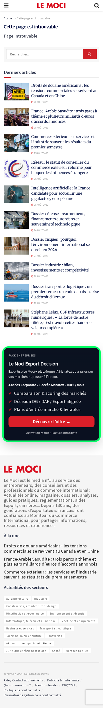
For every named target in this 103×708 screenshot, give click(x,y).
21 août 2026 (41, 256)
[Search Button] (96, 5)
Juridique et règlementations (26, 651)
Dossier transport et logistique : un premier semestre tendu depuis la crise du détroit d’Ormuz (65, 291)
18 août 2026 (41, 334)
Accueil (8, 18)
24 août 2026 (41, 230)
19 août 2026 (41, 303)
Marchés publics (77, 651)
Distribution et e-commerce (25, 613)
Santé (56, 651)
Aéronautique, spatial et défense (29, 643)
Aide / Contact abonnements (23, 680)
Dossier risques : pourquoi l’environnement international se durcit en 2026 (60, 244)
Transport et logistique (55, 628)
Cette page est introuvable (33, 18)
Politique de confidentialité (22, 690)
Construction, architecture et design (31, 606)
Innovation (55, 636)
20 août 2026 (41, 276)
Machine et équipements (78, 621)
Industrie (40, 598)
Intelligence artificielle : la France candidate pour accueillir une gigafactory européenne (60, 193)
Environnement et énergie (67, 613)
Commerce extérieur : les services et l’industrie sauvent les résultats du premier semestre (62, 141)
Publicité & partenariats (63, 680)
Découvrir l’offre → (51, 421)
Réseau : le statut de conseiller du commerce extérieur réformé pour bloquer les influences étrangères (61, 167)
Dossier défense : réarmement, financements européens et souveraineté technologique (57, 218)
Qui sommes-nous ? (17, 685)
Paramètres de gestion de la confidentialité (32, 695)
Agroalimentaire (17, 598)
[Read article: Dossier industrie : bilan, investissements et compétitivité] (16, 271)
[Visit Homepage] (51, 5)
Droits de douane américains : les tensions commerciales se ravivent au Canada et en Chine (64, 90)
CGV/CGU (68, 685)
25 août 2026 (41, 127)
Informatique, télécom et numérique (31, 621)
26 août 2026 (41, 102)
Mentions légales (46, 685)
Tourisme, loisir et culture (24, 636)
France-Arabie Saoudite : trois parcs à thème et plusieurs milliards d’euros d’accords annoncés (64, 116)
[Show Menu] (6, 5)
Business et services (20, 628)
